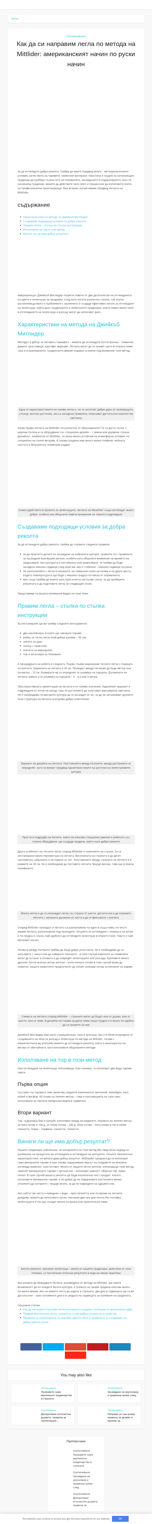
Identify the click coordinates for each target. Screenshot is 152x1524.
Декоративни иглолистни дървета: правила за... (85, 1501)
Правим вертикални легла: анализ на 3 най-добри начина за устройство (70, 1313)
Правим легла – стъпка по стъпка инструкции (52, 225)
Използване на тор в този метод (44, 229)
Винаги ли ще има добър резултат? (46, 233)
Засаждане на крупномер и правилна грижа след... (82, 1482)
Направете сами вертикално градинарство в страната (56, 1395)
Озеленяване (76, 36)
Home (15, 18)
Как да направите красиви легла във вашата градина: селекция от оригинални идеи (77, 1309)
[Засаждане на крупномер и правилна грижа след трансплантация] (62, 1477)
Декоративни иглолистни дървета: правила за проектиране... (56, 1417)
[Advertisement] (76, 100)
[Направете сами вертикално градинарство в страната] (62, 1456)
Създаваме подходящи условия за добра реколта (54, 221)
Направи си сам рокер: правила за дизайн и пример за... (122, 1417)
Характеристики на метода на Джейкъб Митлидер (55, 217)
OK (120, 1518)
